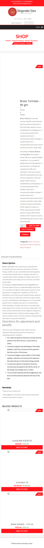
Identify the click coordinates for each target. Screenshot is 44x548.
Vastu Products (18, 40)
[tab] (6, 256)
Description (6, 257)
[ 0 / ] (17, 19)
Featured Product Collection (30, 245)
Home (8, 40)
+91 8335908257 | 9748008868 (21, 1)
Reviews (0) (17, 257)
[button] (38, 27)
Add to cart (34, 226)
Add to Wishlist (27, 229)
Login (29, 19)
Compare (25, 234)
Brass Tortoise (31, 40)
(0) (24, 19)
